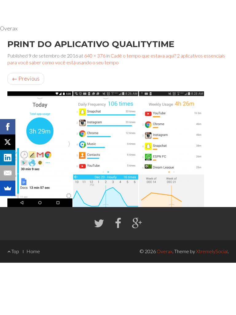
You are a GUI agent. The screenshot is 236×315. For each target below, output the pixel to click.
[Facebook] (7, 126)
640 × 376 (94, 55)
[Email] (7, 173)
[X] (7, 142)
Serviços (165, 12)
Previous (26, 78)
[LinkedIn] (7, 157)
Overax (164, 251)
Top (14, 251)
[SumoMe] (7, 188)
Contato (219, 12)
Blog (193, 12)
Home (138, 12)
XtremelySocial (212, 251)
